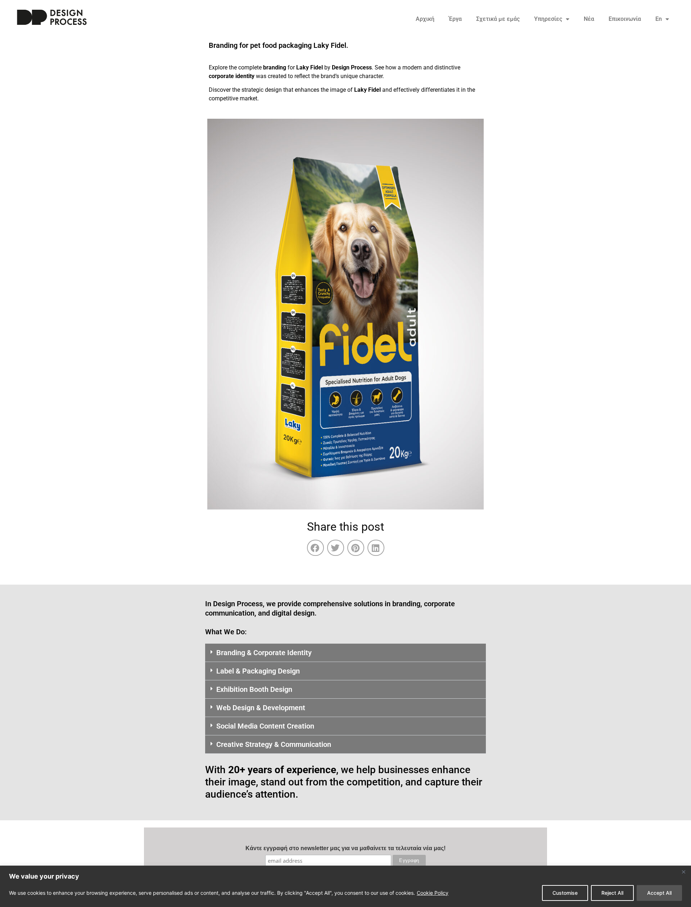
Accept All (659, 893)
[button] (315, 548)
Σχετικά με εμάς (498, 18)
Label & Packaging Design (258, 671)
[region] (345, 886)
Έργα (455, 18)
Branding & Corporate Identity (264, 652)
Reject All (612, 893)
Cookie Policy (432, 893)
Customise (565, 893)
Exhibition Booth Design (254, 689)
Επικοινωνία (625, 18)
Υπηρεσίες (548, 18)
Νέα (589, 18)
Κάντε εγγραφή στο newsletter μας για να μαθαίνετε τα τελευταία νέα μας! (345, 848)
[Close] (683, 871)
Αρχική (425, 18)
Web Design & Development (260, 707)
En (658, 18)
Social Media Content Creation (265, 726)
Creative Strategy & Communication (273, 744)
